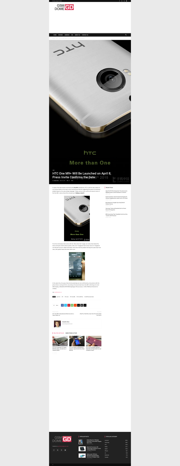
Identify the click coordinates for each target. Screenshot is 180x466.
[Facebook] (119, 1)
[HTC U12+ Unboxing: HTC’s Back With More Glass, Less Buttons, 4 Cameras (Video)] (60, 341)
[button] (126, 35)
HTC (57, 38)
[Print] (81, 305)
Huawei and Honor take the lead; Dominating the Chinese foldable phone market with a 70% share (117, 197)
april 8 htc (58, 296)
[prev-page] (53, 353)
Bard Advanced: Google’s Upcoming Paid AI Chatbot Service (115, 203)
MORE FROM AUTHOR (71, 333)
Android (67, 35)
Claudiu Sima (56, 180)
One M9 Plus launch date (89, 296)
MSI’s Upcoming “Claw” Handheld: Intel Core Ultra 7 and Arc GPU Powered (116, 215)
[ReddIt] (75, 305)
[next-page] (55, 353)
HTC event (66, 296)
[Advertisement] (90, 23)
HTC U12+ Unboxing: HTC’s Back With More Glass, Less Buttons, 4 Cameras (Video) (59, 349)
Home (54, 35)
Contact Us (85, 35)
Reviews (60, 35)
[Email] (78, 305)
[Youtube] (126, 1)
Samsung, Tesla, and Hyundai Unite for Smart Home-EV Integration (116, 209)
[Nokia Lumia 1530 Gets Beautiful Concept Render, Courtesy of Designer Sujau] (82, 455)
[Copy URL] (85, 305)
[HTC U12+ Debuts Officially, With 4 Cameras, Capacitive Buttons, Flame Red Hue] (77, 341)
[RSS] (122, 1)
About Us (77, 35)
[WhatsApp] (72, 305)
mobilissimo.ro (58, 292)
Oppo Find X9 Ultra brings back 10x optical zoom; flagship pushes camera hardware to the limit (116, 191)
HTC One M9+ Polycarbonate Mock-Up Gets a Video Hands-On (63, 314)
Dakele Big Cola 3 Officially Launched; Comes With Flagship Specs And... (94, 441)
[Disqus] (76, 374)
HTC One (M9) (72, 296)
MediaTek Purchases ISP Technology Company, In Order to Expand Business (94, 448)
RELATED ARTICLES (59, 333)
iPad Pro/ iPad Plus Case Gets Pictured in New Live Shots (90, 314)
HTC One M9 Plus (80, 296)
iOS (72, 35)
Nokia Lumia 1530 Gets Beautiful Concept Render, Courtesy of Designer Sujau (93, 456)
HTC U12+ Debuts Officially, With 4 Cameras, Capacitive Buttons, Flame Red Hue (76, 349)
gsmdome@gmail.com (63, 446)
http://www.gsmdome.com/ (67, 323)
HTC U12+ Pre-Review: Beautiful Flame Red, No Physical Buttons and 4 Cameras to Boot (93, 349)
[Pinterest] (68, 305)
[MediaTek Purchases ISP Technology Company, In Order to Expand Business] (82, 448)
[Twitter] (124, 1)
